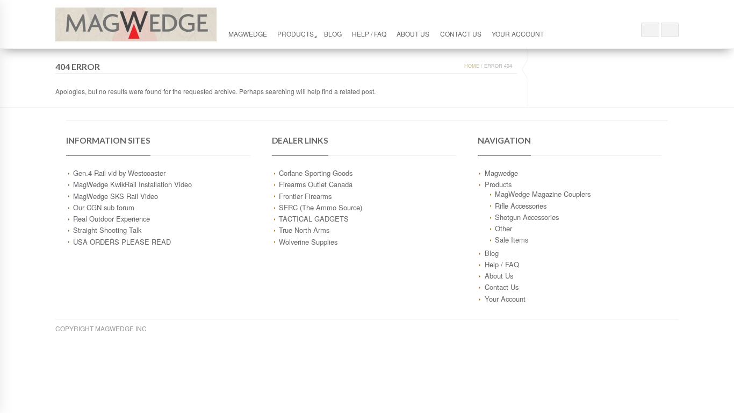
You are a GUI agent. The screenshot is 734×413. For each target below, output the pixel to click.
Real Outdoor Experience (111, 218)
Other (503, 228)
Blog (333, 33)
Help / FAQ (369, 33)
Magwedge (247, 33)
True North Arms (304, 230)
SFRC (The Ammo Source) (320, 207)
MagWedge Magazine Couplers (543, 194)
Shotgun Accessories (527, 217)
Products (295, 33)
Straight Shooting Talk (107, 230)
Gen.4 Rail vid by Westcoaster (119, 173)
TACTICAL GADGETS (314, 218)
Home (471, 65)
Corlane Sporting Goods (315, 173)
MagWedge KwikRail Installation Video (132, 184)
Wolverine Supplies (308, 242)
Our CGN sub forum (103, 207)
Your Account (518, 33)
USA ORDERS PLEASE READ (122, 242)
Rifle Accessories (520, 206)
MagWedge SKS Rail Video (115, 196)
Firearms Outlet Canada (315, 184)
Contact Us (460, 33)
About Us (413, 33)
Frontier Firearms (305, 196)
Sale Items (511, 239)
